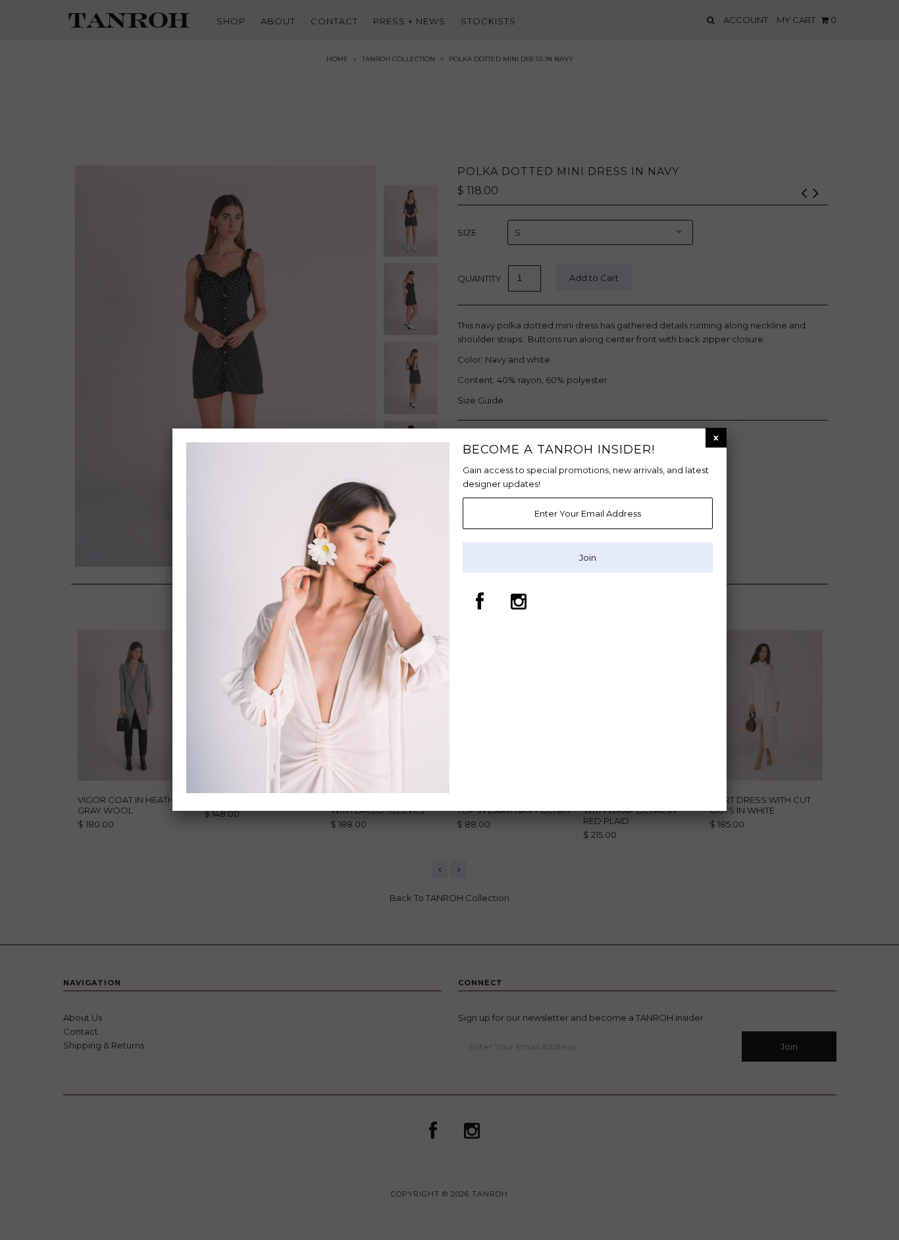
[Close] (716, 437)
